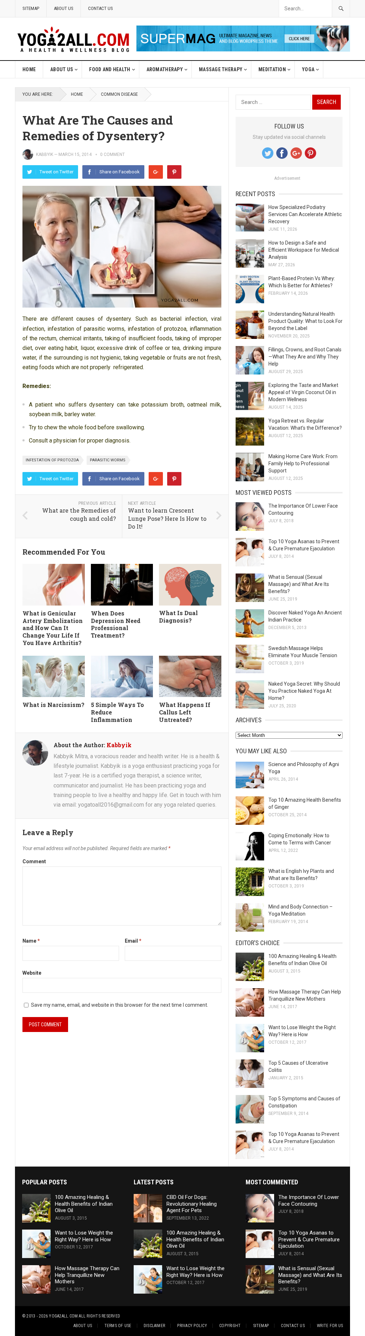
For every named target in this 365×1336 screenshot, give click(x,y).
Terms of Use (118, 1325)
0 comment (112, 154)
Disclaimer (154, 1325)
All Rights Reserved (99, 1316)
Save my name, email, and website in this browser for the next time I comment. (119, 1005)
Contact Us (100, 8)
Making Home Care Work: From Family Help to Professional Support (303, 463)
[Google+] (156, 172)
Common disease (119, 94)
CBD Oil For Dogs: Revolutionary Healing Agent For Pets (191, 1204)
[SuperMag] (243, 49)
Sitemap (30, 8)
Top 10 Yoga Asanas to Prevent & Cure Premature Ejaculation (309, 1239)
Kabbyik (44, 154)
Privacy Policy (192, 1325)
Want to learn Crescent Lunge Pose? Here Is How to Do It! (167, 518)
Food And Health (109, 69)
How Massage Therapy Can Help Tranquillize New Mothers (87, 1275)
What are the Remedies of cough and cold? (79, 514)
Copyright (230, 1325)
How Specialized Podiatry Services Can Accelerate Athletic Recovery (305, 214)
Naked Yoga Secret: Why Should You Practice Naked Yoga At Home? (304, 691)
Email (133, 941)
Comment (34, 861)
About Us (63, 8)
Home (29, 69)
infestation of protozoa (52, 460)
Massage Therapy (220, 69)
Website (31, 973)
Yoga (308, 69)
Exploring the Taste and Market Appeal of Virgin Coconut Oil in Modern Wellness (303, 392)
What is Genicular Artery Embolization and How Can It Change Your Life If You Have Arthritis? (52, 627)
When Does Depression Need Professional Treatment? (115, 624)
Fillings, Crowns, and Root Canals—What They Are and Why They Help (304, 357)
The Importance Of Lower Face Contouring (308, 1200)
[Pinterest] (174, 172)
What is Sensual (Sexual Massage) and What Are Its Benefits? (298, 584)
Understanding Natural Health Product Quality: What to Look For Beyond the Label (305, 321)
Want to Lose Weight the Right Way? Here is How (84, 1236)
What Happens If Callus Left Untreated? (184, 712)
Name (31, 941)
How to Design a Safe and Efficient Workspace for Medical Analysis (303, 250)
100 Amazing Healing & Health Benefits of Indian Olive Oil (84, 1204)
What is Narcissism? (53, 704)
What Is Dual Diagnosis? (178, 616)
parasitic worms (107, 460)
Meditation (272, 69)
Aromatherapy (164, 69)
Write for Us (330, 1325)
